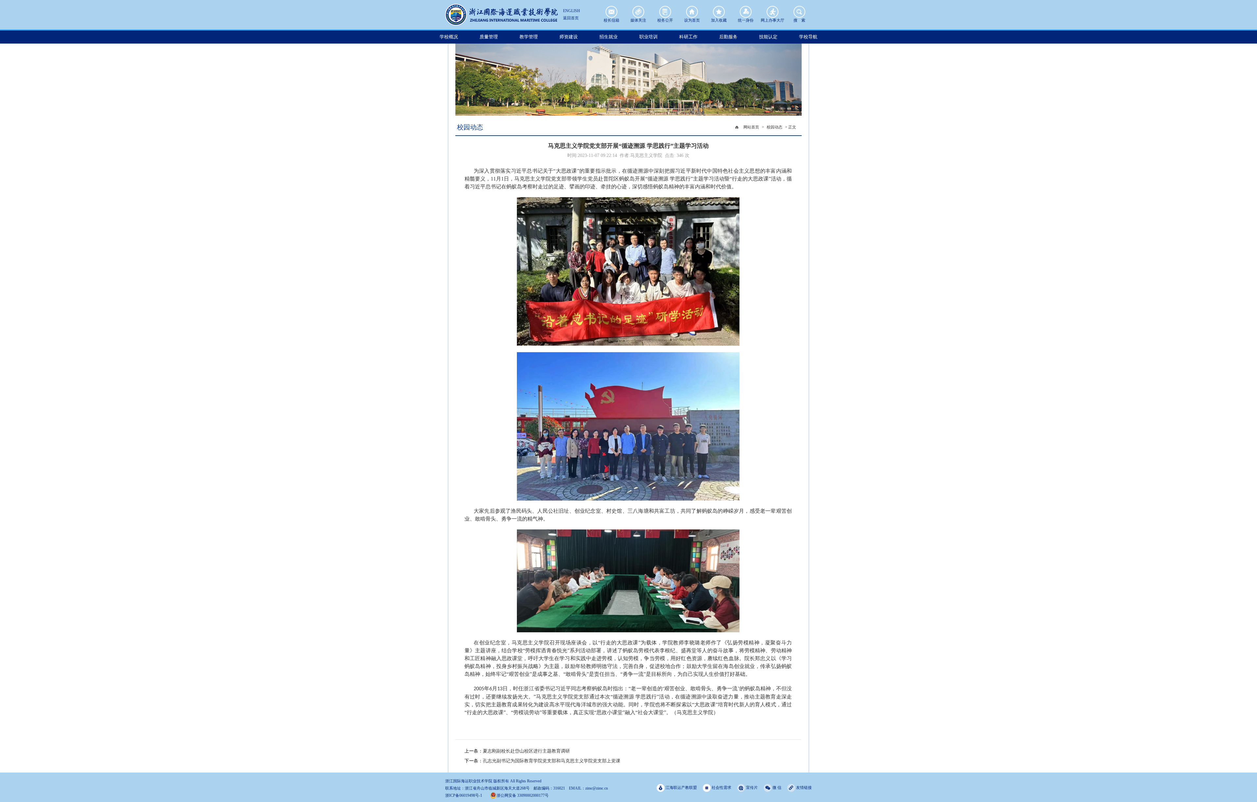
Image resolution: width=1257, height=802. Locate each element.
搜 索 (799, 12)
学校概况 (449, 36)
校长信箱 (611, 12)
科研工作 (688, 36)
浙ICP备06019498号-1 (463, 795)
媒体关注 (638, 12)
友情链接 (803, 787)
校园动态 (774, 127)
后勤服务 (728, 36)
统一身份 (745, 12)
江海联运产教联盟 (681, 787)
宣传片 (751, 787)
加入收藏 (718, 12)
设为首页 (692, 12)
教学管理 (528, 36)
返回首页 (571, 18)
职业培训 (648, 36)
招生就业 (608, 36)
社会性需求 (721, 787)
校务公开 (665, 12)
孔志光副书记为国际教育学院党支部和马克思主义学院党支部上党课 (551, 760)
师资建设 (568, 36)
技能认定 (768, 36)
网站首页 (751, 127)
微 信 (776, 787)
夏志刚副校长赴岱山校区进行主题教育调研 (526, 751)
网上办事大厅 (772, 12)
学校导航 (808, 36)
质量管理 (489, 36)
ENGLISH (571, 11)
